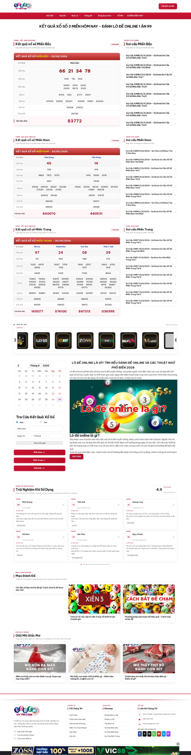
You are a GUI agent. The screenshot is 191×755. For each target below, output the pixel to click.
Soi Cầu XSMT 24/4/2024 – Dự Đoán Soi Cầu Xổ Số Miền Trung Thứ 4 (149, 284)
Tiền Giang (96, 157)
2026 (46, 365)
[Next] (169, 596)
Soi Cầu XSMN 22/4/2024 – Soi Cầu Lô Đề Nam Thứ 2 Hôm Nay (149, 204)
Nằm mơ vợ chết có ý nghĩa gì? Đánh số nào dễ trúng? (147, 677)
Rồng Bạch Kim (104, 16)
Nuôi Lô (75, 16)
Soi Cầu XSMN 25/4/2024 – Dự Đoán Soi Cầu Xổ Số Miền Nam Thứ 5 (149, 186)
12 (33, 387)
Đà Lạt (37, 247)
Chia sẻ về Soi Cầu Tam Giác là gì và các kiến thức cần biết (40, 618)
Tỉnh (45, 422)
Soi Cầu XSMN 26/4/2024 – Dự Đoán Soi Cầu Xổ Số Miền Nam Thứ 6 (149, 178)
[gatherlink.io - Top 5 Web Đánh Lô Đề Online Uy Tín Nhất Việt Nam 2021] (23, 6)
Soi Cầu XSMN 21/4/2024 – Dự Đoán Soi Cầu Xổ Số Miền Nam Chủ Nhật (149, 212)
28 (26, 376)
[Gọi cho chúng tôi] (154, 734)
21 (46, 393)
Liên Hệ (72, 736)
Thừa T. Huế (108, 247)
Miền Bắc (38, 468)
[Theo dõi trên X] (145, 734)
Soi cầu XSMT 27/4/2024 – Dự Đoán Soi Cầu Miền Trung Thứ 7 (148, 258)
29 (33, 376)
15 (53, 387)
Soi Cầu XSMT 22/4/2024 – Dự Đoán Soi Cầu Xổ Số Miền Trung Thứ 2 (149, 302)
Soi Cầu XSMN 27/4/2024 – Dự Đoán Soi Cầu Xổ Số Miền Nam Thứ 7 (149, 169)
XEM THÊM (76, 456)
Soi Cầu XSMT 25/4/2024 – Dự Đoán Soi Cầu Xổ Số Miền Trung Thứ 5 (149, 276)
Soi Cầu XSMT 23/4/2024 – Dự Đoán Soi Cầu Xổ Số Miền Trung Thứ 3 (149, 293)
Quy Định (73, 732)
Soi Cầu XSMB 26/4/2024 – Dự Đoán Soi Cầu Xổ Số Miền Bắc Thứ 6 (147, 85)
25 (26, 399)
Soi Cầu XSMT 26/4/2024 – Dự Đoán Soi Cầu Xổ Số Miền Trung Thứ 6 (149, 267)
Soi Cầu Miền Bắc (111, 728)
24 (19, 399)
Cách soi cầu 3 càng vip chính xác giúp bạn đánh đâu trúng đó (94, 618)
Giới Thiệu (73, 715)
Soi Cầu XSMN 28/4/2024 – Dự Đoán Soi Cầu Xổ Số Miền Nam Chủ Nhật (149, 160)
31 (46, 376)
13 (40, 387)
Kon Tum (84, 247)
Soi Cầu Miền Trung (112, 736)
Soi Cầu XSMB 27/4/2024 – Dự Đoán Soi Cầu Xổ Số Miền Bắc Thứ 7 (149, 76)
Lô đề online (75, 371)
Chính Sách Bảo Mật (77, 719)
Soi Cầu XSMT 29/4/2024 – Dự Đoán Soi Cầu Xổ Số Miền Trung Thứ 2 (149, 241)
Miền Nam (38, 452)
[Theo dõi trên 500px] (164, 734)
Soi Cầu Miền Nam (112, 732)
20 (39, 393)
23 (59, 393)
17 (19, 393)
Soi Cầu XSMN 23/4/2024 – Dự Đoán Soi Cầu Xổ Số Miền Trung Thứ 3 (149, 195)
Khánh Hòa (60, 247)
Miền (21, 422)
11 (26, 387)
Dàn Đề (62, 16)
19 (33, 393)
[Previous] (19, 596)
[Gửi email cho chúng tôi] (149, 734)
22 (53, 393)
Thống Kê (88, 16)
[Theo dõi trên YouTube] (159, 734)
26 (33, 399)
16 (60, 387)
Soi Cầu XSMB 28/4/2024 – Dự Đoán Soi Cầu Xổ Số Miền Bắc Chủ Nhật (147, 66)
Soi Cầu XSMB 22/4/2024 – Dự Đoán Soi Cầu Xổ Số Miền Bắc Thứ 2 (147, 123)
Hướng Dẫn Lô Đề (111, 715)
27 (19, 376)
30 (39, 376)
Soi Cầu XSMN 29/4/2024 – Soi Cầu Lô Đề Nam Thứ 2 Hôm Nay (149, 152)
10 (19, 387)
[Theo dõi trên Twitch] (168, 734)
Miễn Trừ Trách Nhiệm (78, 728)
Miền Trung (38, 460)
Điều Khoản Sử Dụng (77, 724)
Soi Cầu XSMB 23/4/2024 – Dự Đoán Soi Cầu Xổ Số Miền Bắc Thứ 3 (147, 114)
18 (26, 393)
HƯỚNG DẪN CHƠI (135, 16)
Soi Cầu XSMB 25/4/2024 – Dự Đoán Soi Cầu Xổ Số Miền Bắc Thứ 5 (147, 95)
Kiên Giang (49, 157)
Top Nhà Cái (109, 724)
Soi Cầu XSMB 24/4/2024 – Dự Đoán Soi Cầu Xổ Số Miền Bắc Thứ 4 (147, 104)
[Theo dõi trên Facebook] (140, 734)
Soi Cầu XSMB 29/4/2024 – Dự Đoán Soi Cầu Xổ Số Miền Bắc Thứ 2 (147, 56)
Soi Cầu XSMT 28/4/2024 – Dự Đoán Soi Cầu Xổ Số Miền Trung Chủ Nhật (149, 250)
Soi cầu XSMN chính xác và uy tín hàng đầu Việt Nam (147, 618)
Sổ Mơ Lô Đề (109, 719)
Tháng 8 (35, 365)
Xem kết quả (39, 443)
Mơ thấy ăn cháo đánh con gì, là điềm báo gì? (38, 676)
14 (46, 387)
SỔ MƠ (120, 16)
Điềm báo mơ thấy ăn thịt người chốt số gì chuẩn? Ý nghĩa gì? (94, 677)
